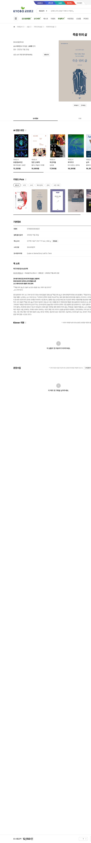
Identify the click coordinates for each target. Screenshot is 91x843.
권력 (48, 185)
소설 (28, 27)
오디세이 (37, 19)
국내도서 (19, 27)
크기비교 (83, 105)
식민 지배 (56, 185)
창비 (14, 49)
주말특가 (61, 19)
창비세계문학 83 (18, 42)
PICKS (86, 19)
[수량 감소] (80, 839)
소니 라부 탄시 (17, 46)
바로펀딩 (70, 19)
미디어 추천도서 (18, 273)
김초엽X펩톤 (26, 19)
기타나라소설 (38, 27)
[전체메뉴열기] (15, 18)
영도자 (17, 185)
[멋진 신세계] (39, 152)
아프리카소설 (50, 27)
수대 (31, 185)
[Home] (14, 27)
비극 (24, 185)
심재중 (30, 46)
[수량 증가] (86, 839)
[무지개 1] (76, 152)
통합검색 (41, 11)
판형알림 (55, 241)
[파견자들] (58, 152)
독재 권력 (40, 185)
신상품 (78, 19)
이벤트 (53, 19)
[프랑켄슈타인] (21, 152)
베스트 (45, 19)
